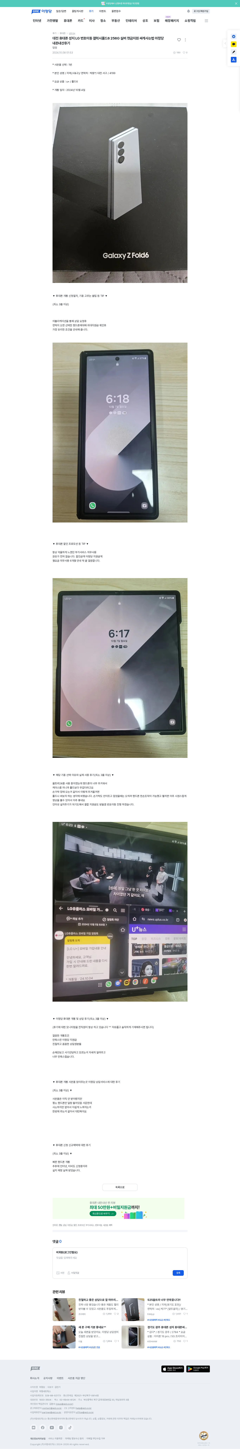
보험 (156, 20)
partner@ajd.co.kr (51, 1412)
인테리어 (131, 20)
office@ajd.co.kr (85, 1412)
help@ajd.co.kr (84, 1408)
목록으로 (120, 1187)
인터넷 (37, 20)
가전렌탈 (52, 20)
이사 (92, 20)
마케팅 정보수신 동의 (74, 1438)
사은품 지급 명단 (76, 1378)
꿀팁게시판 (77, 11)
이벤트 (102, 11)
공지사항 (48, 1378)
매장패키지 (172, 20)
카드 (80, 20)
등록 (178, 1273)
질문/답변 (61, 11)
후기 (91, 11)
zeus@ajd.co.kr (64, 1404)
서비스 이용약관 (55, 1438)
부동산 (116, 20)
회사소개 (34, 1378)
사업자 (168, 17)
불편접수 (116, 11)
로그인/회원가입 (201, 11)
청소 (103, 20)
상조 (145, 20)
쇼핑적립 (190, 20)
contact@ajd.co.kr (52, 1408)
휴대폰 (68, 20)
